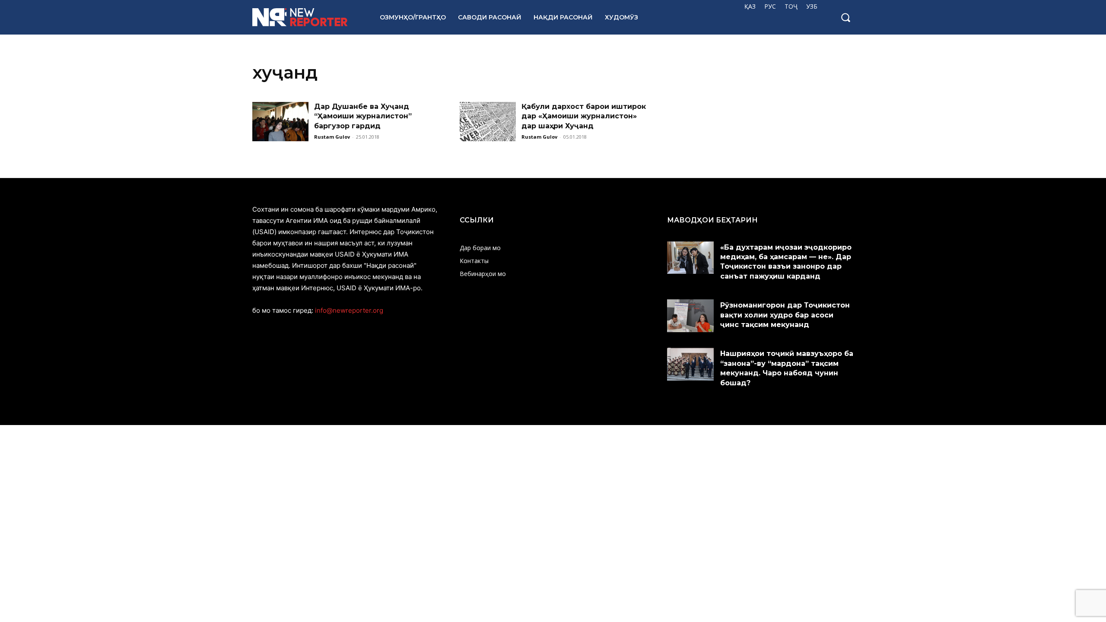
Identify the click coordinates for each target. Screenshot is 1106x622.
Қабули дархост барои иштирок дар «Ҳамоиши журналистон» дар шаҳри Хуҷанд (583, 116)
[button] (845, 17)
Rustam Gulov (332, 136)
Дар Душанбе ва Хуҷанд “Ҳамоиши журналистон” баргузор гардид (363, 116)
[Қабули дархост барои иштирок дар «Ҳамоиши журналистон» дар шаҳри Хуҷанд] (488, 121)
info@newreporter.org (349, 310)
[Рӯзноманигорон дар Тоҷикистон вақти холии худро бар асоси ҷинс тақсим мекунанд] (690, 315)
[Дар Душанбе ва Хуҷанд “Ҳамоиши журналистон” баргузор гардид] (280, 121)
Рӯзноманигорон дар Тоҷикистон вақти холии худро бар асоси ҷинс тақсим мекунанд (785, 315)
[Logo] (306, 17)
